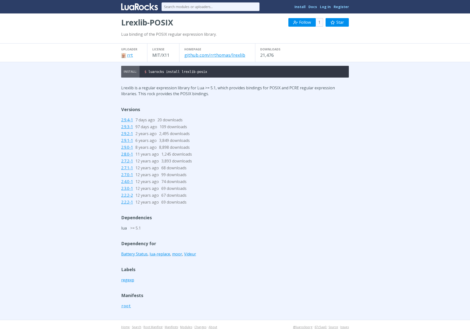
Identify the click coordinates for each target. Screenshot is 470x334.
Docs (312, 6)
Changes (200, 327)
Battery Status (134, 254)
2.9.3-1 (127, 126)
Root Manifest (153, 327)
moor (177, 254)
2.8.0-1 (127, 154)
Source (333, 327)
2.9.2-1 (127, 133)
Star (340, 22)
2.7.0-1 (127, 174)
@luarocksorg (302, 327)
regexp (127, 280)
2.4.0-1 (127, 181)
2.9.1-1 (127, 140)
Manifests (171, 327)
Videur (190, 254)
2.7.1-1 (127, 168)
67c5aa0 (321, 327)
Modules (186, 327)
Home (125, 327)
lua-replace (160, 254)
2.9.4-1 (127, 120)
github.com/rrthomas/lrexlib (214, 55)
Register (341, 6)
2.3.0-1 (127, 188)
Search (136, 327)
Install (300, 6)
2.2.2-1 (127, 202)
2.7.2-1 (127, 161)
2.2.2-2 (127, 195)
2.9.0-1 (127, 147)
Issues (344, 327)
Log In (325, 6)
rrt (130, 55)
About (213, 327)
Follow (305, 22)
